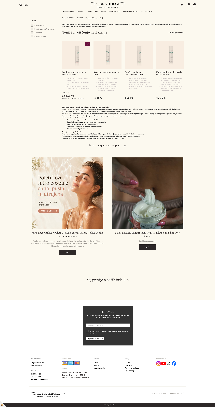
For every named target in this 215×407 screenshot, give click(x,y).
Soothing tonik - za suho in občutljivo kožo (74, 73)
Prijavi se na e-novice (95, 338)
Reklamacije (130, 371)
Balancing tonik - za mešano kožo (106, 73)
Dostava (128, 365)
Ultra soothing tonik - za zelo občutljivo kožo (169, 73)
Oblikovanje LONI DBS (175, 393)
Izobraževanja (99, 368)
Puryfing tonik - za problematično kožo (134, 73)
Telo (96, 11)
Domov (64, 18)
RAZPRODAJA (146, 11)
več (67, 252)
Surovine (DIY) (114, 11)
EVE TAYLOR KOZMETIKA (76, 18)
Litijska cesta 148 (37, 363)
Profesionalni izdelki (130, 11)
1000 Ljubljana (36, 365)
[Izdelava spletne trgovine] (114, 405)
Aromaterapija (68, 11)
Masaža (80, 11)
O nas (96, 363)
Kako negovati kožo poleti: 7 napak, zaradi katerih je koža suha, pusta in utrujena (67, 234)
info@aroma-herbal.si (39, 379)
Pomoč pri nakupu (132, 368)
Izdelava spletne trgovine (105, 405)
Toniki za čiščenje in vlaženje (94, 18)
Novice (96, 365)
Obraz (89, 11)
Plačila (127, 363)
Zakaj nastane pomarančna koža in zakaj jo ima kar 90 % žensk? (147, 234)
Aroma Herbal (36, 359)
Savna (103, 11)
